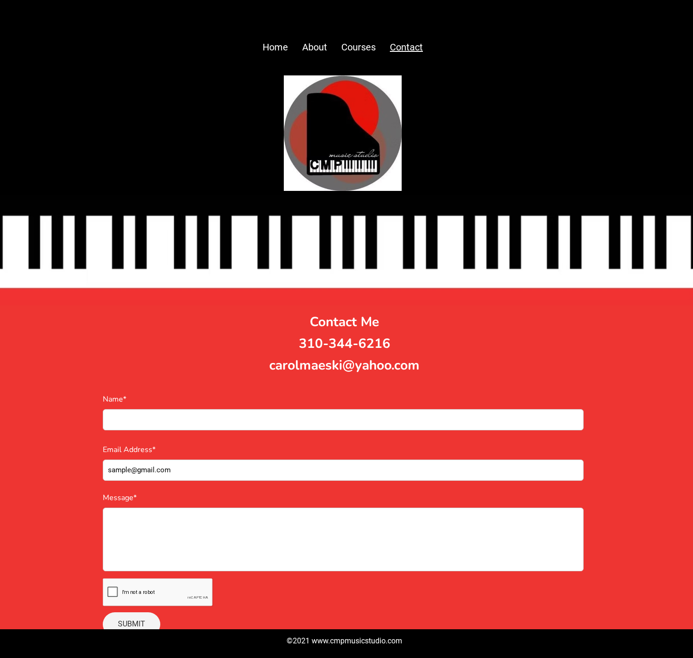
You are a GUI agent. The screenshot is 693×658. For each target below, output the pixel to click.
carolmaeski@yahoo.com (344, 365)
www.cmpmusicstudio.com (357, 640)
